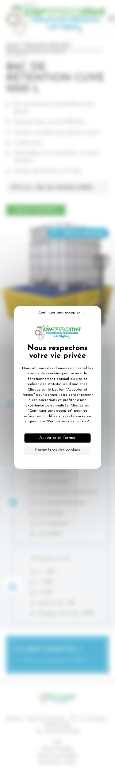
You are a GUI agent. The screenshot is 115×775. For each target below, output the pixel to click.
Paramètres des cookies (57, 450)
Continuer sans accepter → (61, 312)
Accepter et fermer (57, 438)
